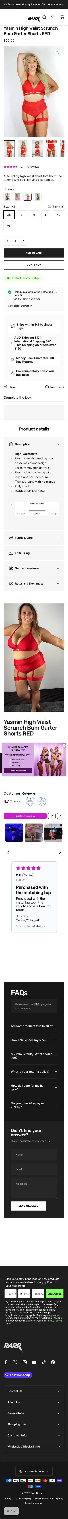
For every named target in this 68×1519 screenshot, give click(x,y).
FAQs (37, 1004)
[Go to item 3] (53, 833)
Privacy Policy (54, 1320)
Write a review (25, 816)
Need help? (57, 387)
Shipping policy (56, 1498)
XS (9, 214)
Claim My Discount (18, 770)
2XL (9, 226)
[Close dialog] (64, 745)
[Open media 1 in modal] (57, 52)
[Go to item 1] (14, 833)
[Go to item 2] (34, 833)
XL (58, 214)
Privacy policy (11, 1498)
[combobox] (20, 1293)
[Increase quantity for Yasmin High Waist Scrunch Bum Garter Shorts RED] (23, 240)
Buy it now (34, 264)
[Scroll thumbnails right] (60, 833)
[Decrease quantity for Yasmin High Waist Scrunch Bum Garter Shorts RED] (7, 240)
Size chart (58, 206)
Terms (8, 1323)
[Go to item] (9, 148)
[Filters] (52, 816)
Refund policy (25, 1498)
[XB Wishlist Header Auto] (53, 17)
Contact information (34, 1503)
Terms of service (41, 1498)
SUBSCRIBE (55, 1293)
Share (12, 387)
